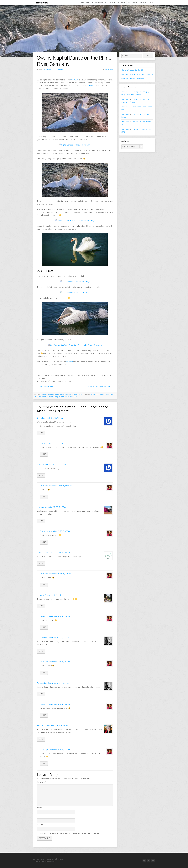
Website (40, 825)
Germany (74, 80)
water (62, 397)
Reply (41, 433)
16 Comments (108, 69)
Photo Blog (121, 2)
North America (86, 2)
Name (39, 808)
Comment (41, 782)
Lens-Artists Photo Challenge (68, 394)
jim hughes (41, 418)
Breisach (102, 394)
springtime (57, 397)
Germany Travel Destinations (50, 394)
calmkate (40, 507)
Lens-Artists (42, 397)
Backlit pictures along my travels (132, 78)
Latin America (99, 2)
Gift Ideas (143, 2)
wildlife (67, 397)
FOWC (108, 394)
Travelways (42, 2)
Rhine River (50, 397)
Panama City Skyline (46, 387)
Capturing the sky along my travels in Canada (137, 74)
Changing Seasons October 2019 (132, 70)
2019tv (39, 465)
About (151, 2)
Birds (91, 86)
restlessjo (40, 595)
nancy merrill (42, 552)
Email (39, 816)
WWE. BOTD (73, 397)
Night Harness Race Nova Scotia (99, 387)
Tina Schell (41, 726)
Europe (111, 2)
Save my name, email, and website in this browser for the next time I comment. (69, 833)
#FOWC (93, 394)
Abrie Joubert (42, 638)
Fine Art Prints (133, 2)
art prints (69, 362)
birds (97, 394)
